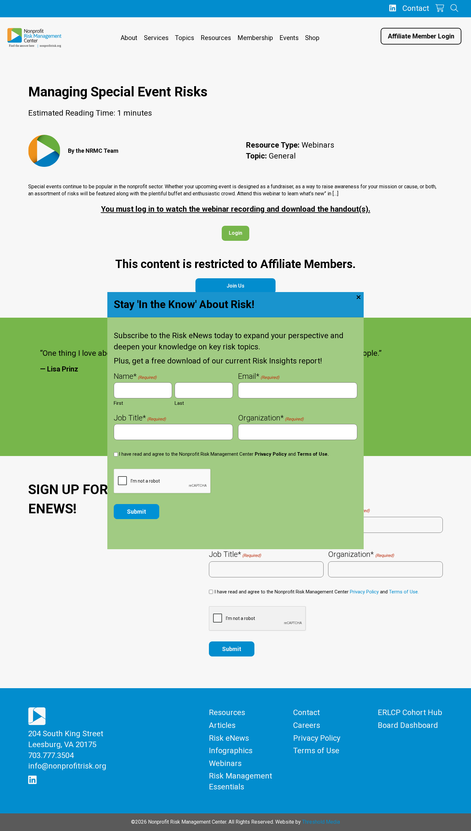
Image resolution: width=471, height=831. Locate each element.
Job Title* (140, 418)
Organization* (271, 418)
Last (179, 403)
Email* (258, 377)
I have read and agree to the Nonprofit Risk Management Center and (224, 454)
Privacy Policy (271, 454)
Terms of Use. (313, 454)
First (118, 403)
